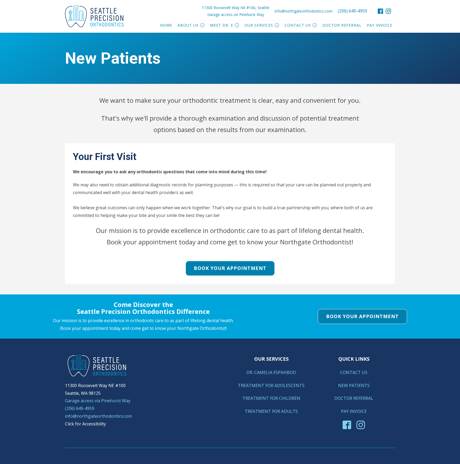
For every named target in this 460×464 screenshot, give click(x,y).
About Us (188, 25)
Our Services (258, 25)
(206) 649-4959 (352, 11)
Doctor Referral (342, 25)
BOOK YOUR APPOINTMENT (230, 268)
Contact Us (298, 25)
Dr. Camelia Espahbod (271, 372)
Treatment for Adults (271, 411)
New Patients (354, 385)
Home (166, 25)
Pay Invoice (379, 25)
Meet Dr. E (221, 25)
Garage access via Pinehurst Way (97, 401)
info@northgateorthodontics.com (303, 11)
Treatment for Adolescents (271, 385)
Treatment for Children (271, 398)
